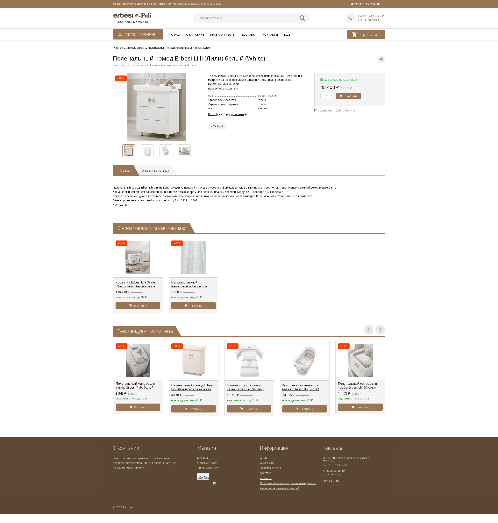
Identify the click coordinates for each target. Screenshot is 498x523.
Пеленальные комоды (163, 65)
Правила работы (222, 34)
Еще (287, 34)
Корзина (202, 458)
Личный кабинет (207, 468)
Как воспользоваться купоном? (279, 488)
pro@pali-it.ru (331, 481)
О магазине (195, 34)
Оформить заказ (207, 463)
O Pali (175, 34)
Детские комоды (137, 65)
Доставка (249, 34)
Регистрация (372, 3)
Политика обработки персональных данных (288, 483)
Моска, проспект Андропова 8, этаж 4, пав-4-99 (142, 3)
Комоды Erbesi (187, 65)
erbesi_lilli (217, 126)
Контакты (270, 34)
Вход (357, 3)
